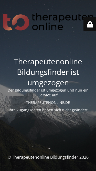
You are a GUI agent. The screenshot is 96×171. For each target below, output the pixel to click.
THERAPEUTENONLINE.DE (48, 102)
